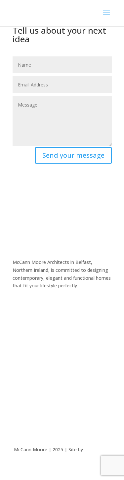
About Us (23, 351)
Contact (21, 389)
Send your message (73, 155)
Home (19, 326)
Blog (18, 376)
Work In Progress (31, 364)
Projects (22, 339)
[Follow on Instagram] (31, 305)
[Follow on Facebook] (18, 305)
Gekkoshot (97, 449)
